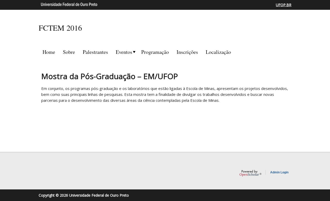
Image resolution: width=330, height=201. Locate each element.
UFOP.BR (283, 4)
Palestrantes (95, 51)
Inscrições (187, 51)
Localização (218, 51)
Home (49, 51)
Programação (155, 51)
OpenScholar (250, 173)
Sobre (69, 51)
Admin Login (279, 172)
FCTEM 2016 (60, 27)
